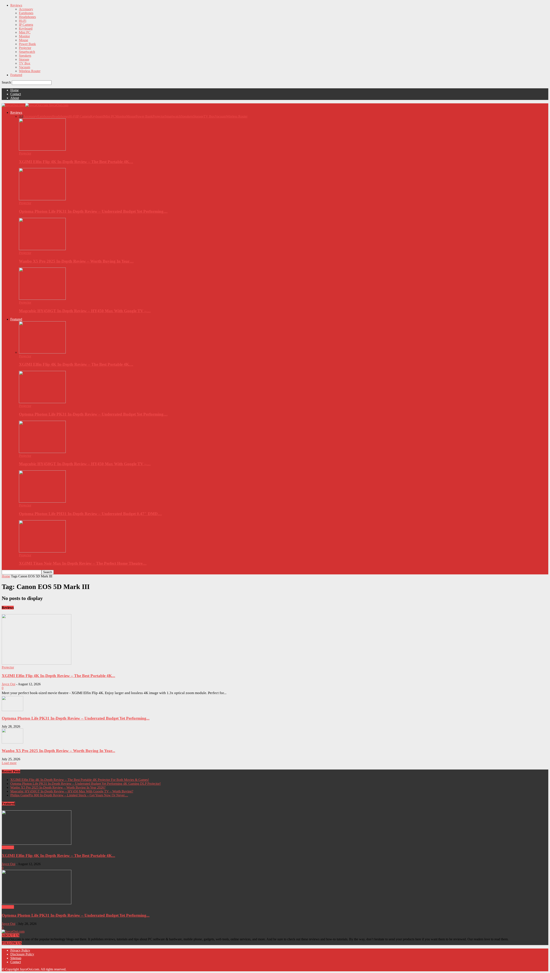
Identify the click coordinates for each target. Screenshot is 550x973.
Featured (16, 75)
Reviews (16, 5)
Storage (24, 59)
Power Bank (27, 44)
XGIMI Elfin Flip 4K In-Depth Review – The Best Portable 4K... (58, 675)
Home (14, 90)
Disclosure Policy (22, 954)
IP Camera (26, 24)
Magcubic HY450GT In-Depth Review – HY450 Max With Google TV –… (85, 311)
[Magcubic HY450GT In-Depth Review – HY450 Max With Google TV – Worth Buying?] (42, 298)
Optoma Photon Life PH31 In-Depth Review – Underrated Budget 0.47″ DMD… (90, 513)
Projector (25, 48)
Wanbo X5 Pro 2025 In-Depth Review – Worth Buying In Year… (76, 261)
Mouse (23, 40)
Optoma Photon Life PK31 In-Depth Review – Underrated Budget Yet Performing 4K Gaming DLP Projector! (85, 783)
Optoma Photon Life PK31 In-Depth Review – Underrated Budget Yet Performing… (93, 211)
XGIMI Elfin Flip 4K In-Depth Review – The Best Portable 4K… (76, 161)
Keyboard (25, 28)
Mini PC (25, 32)
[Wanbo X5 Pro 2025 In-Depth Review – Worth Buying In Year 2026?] (42, 249)
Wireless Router (29, 71)
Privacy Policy (20, 950)
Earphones (26, 13)
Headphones (27, 17)
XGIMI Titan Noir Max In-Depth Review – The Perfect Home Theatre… (83, 563)
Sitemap (15, 958)
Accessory (26, 9)
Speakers (25, 55)
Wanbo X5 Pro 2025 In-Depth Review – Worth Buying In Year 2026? (57, 787)
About (14, 98)
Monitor (24, 36)
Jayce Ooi (8, 684)
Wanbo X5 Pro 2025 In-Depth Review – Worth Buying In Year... (58, 750)
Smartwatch (27, 52)
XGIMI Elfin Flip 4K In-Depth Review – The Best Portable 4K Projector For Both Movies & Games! (79, 780)
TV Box (24, 63)
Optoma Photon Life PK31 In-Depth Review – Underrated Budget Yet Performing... (76, 718)
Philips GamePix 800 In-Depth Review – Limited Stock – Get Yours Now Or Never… (69, 795)
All (21, 116)
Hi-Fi (22, 21)
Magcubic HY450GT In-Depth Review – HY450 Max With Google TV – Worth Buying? (71, 791)
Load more (9, 763)
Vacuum (24, 67)
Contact (15, 94)
